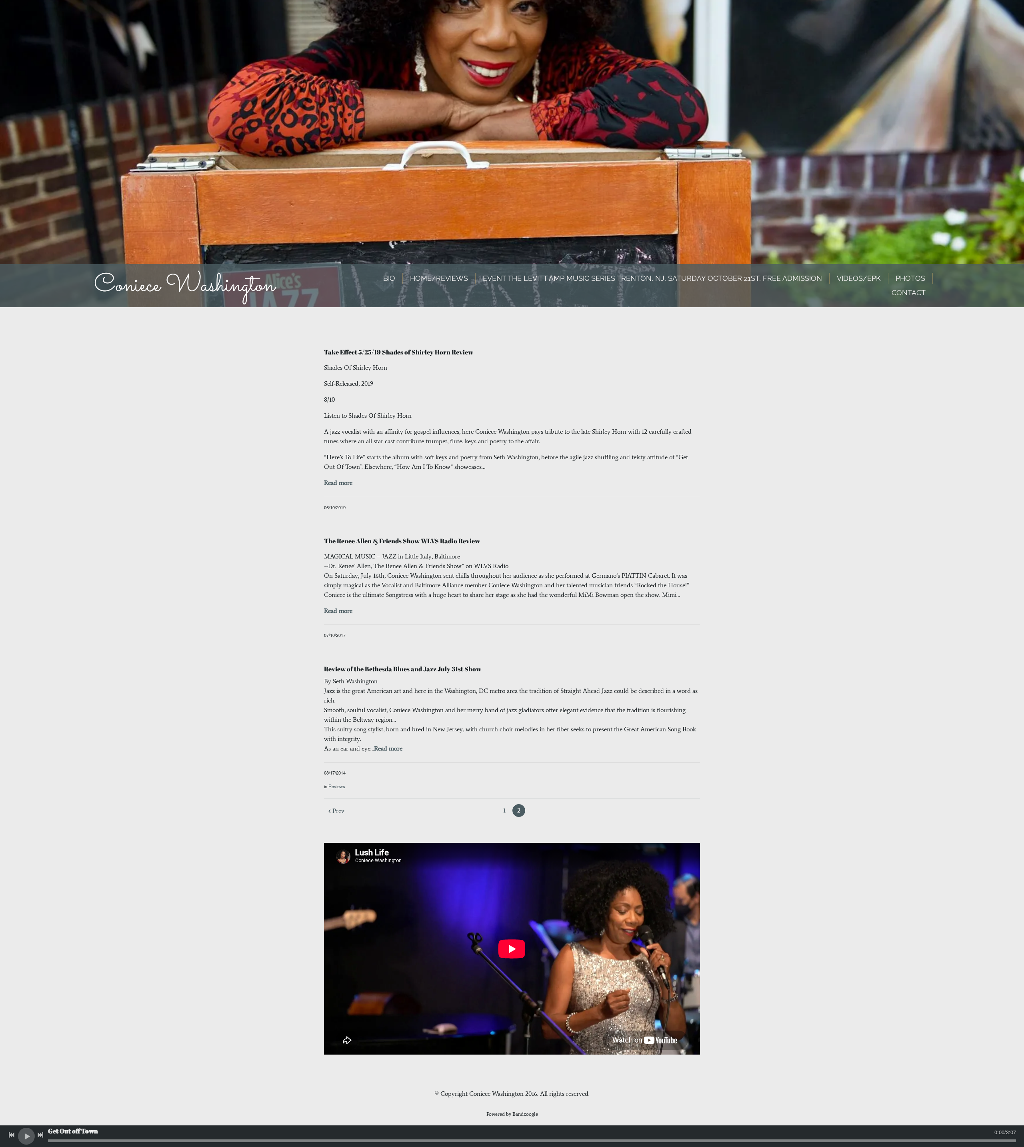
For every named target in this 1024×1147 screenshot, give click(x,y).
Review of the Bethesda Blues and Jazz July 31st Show (402, 669)
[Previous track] (11, 1135)
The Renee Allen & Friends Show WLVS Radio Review (402, 540)
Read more (338, 482)
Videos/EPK (859, 278)
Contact (909, 292)
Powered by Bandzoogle (512, 1114)
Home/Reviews (439, 278)
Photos (910, 278)
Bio (389, 278)
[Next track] (40, 1135)
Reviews (336, 786)
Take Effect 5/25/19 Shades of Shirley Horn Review (399, 352)
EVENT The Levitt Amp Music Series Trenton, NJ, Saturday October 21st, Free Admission (652, 278)
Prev (338, 811)
